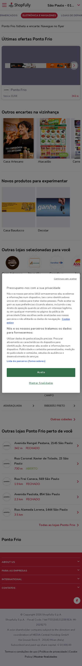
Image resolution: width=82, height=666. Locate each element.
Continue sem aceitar (65, 278)
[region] (41, 333)
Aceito (41, 372)
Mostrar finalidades (41, 383)
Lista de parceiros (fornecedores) (26, 361)
